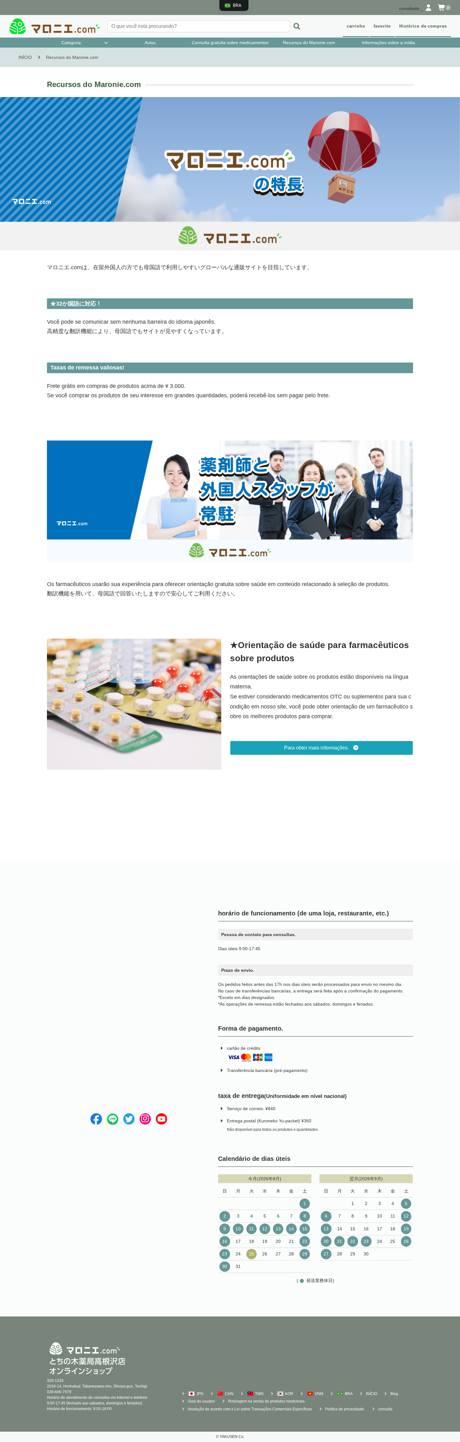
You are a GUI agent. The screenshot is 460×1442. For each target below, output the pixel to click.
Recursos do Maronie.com (309, 42)
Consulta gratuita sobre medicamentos (230, 42)
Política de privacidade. (345, 1409)
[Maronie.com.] (54, 26)
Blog (394, 1394)
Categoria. (71, 42)
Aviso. (151, 42)
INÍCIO (371, 1394)
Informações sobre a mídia (388, 42)
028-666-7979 (59, 1392)
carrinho (356, 26)
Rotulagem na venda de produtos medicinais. (266, 1401)
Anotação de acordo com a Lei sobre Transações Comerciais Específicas (250, 1409)
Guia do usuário (201, 1401)
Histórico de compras (423, 26)
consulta (385, 1409)
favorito (382, 26)
